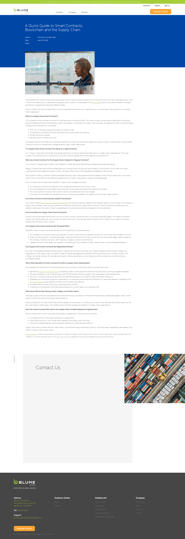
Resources (146, 5)
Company (72, 12)
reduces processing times (49, 272)
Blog (137, 506)
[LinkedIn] (39, 43)
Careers (139, 513)
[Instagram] (170, 534)
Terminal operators (102, 513)
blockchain (97, 102)
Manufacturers (100, 509)
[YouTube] (166, 534)
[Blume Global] (21, 11)
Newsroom (140, 502)
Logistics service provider (104, 517)
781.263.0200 (22, 510)
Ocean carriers (100, 502)
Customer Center (62, 498)
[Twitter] (43, 43)
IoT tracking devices (37, 282)
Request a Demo (160, 11)
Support (157, 5)
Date (27, 40)
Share (27, 43)
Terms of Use (47, 534)
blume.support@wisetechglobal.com (28, 518)
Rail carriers (99, 506)
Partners (84, 12)
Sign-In (167, 5)
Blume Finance (31, 334)
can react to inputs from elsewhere (54, 203)
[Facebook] (41, 43)
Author (27, 37)
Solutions (59, 12)
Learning (139, 509)
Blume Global (24, 534)
